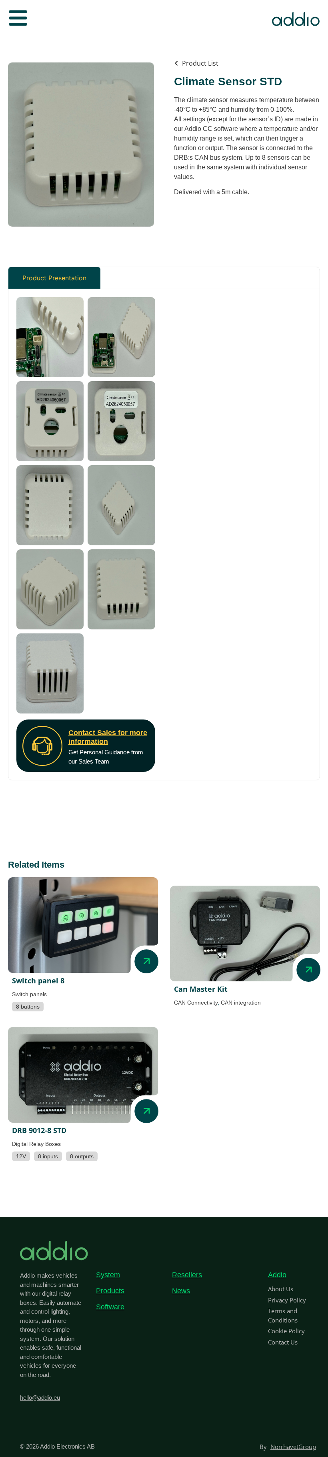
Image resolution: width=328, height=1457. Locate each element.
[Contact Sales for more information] (42, 746)
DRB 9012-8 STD (39, 1130)
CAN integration (241, 1002)
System (108, 1275)
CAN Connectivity (196, 1002)
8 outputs (82, 1156)
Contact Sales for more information (107, 737)
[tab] (54, 278)
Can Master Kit (201, 989)
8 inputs (48, 1156)
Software (110, 1307)
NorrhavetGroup (293, 1447)
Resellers (187, 1275)
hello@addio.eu (40, 1397)
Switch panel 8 (38, 980)
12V (21, 1156)
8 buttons (28, 1006)
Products (110, 1291)
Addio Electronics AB (67, 1446)
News (181, 1291)
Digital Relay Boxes (36, 1144)
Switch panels (29, 994)
